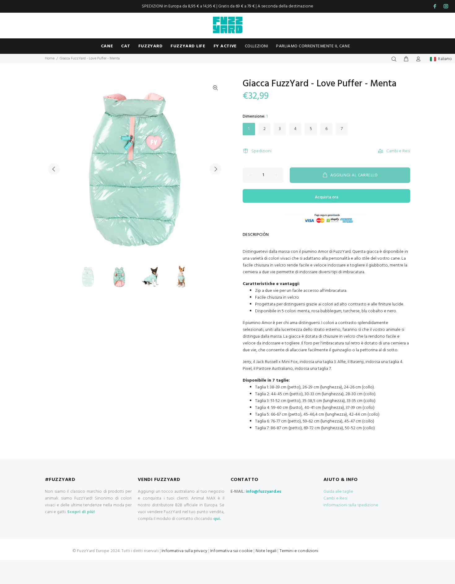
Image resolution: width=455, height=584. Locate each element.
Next (215, 169)
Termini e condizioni (299, 551)
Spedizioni (261, 151)
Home (49, 58)
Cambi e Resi (398, 151)
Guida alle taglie (338, 491)
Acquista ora (326, 197)
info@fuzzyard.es (263, 491)
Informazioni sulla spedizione (350, 505)
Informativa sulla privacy (184, 551)
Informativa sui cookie (231, 551)
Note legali (266, 551)
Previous (54, 169)
